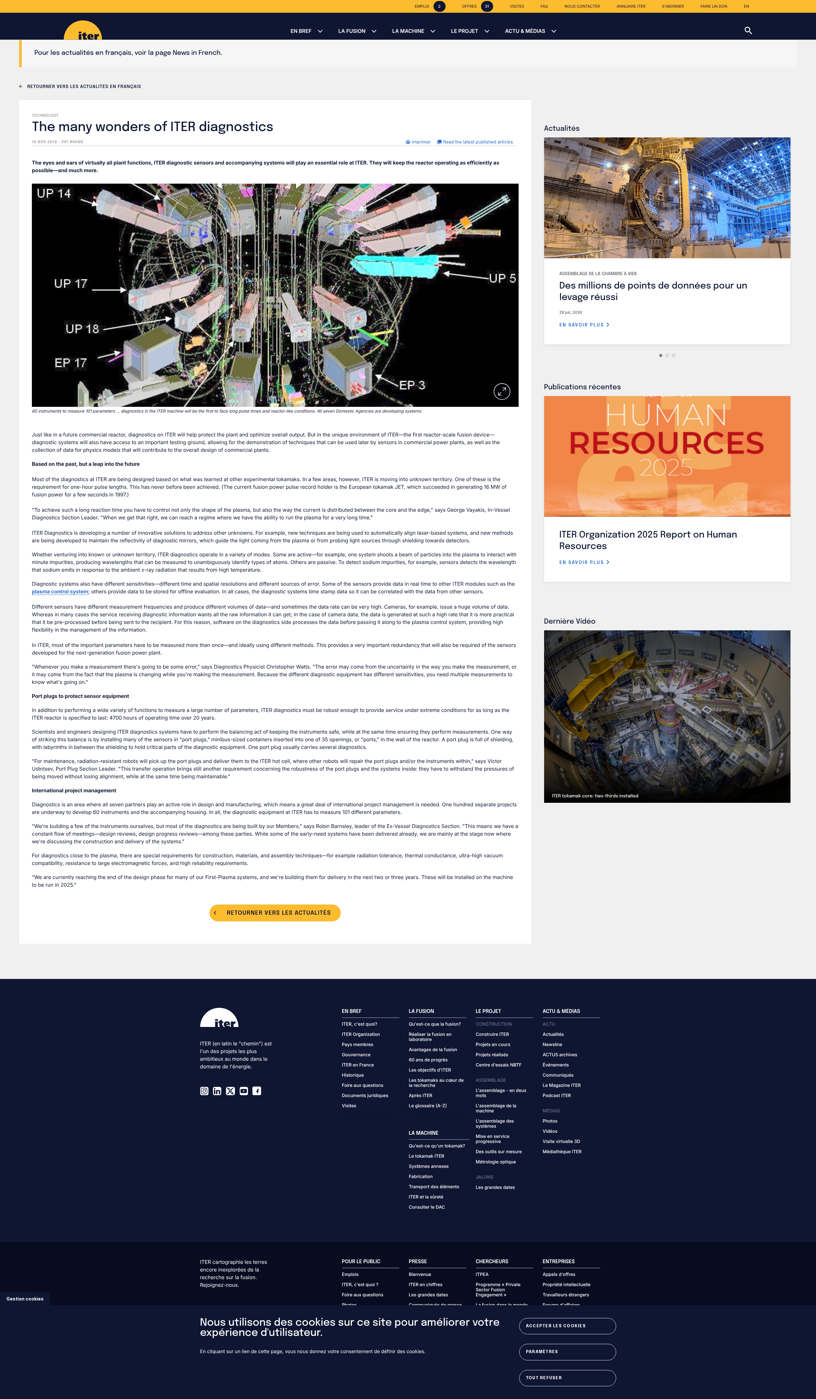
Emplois (350, 1274)
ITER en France (358, 1065)
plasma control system (60, 591)
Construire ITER (492, 1034)
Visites (349, 1106)
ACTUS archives (560, 1055)
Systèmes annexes (429, 1166)
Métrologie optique (496, 1162)
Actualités (553, 1034)
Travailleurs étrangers (566, 1295)
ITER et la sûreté (426, 1197)
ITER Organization (361, 1034)
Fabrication (421, 1176)
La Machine (408, 31)
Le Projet (464, 31)
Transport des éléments (434, 1187)
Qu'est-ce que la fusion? (435, 1024)
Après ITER (421, 1095)
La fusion (351, 31)
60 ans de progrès (428, 1060)
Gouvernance (356, 1055)
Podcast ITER (557, 1095)
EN (746, 6)
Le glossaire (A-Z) (428, 1106)
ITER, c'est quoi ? (360, 1284)
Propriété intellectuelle (567, 1284)
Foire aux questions (362, 1085)
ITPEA (482, 1274)
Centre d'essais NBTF (499, 1065)
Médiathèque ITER (562, 1151)
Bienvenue (420, 1274)
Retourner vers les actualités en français (83, 87)
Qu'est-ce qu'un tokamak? (437, 1146)
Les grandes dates (495, 1187)
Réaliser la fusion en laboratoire (430, 1037)
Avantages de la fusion (433, 1049)
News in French (197, 53)
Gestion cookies (25, 1298)
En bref (300, 31)
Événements (556, 1065)
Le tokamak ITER (426, 1156)
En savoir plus (582, 325)
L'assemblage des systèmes (495, 1124)
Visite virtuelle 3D (561, 1141)
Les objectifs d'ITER (430, 1070)
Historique (353, 1075)
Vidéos (550, 1131)
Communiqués (558, 1075)
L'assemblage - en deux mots (501, 1093)
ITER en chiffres (426, 1284)
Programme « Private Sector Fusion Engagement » (498, 1290)
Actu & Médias (525, 31)
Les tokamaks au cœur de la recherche (436, 1083)
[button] (780, 26)
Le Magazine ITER (562, 1085)
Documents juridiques (365, 1095)
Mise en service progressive (492, 1139)
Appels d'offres (559, 1274)
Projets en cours (493, 1044)
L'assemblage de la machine (496, 1108)
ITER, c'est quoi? (359, 1024)
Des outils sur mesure (499, 1151)
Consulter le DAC (427, 1207)
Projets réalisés (492, 1055)
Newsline (552, 1044)
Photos (550, 1121)
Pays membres (358, 1044)
